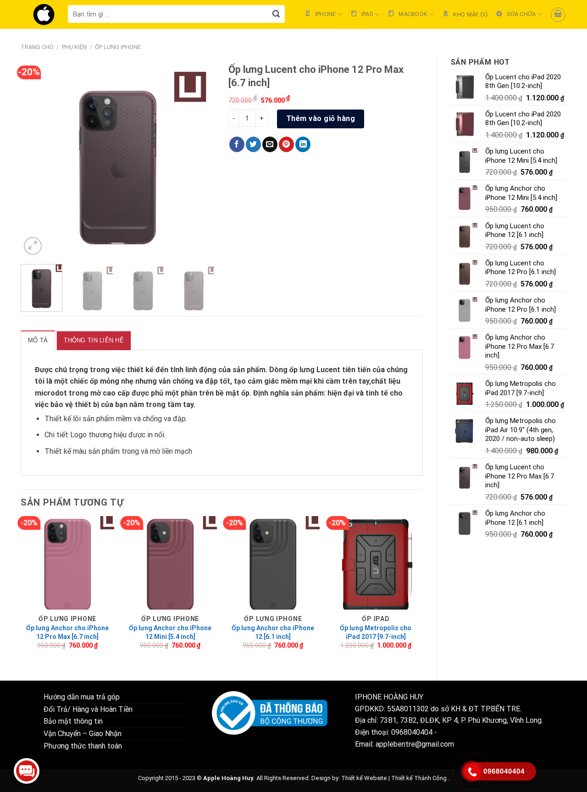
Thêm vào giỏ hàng (320, 118)
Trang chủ (37, 47)
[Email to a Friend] (269, 144)
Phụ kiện (74, 47)
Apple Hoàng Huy (228, 778)
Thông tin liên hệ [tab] (93, 340)
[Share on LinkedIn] (302, 144)
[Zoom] (33, 246)
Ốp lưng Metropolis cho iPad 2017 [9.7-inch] (375, 632)
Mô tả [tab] (38, 340)
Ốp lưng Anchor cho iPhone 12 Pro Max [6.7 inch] (67, 632)
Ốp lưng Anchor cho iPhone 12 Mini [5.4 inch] (170, 632)
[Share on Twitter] (253, 144)
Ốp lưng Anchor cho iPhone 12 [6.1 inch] (273, 632)
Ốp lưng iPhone (118, 47)
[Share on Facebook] (236, 144)
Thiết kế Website (364, 778)
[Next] (199, 160)
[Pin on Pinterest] (286, 144)
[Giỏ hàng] (558, 14)
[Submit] (276, 14)
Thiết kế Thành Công (419, 778)
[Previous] (36, 160)
